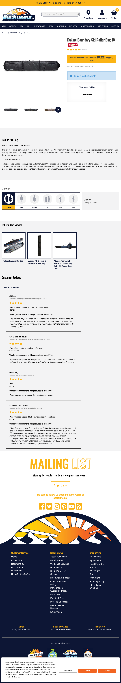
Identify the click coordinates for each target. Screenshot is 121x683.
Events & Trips (57, 598)
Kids (21, 26)
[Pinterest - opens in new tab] (64, 507)
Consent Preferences (60, 643)
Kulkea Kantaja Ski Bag (13, 261)
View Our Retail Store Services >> (60, 3)
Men (4, 26)
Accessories (87, 26)
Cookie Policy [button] (19, 674)
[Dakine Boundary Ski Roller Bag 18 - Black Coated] (11, 110)
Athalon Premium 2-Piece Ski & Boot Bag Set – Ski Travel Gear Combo (63, 265)
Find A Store (88, 18)
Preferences (68, 670)
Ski (28, 26)
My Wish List (95, 560)
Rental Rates (56, 567)
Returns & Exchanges (94, 569)
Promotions (94, 578)
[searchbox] (78, 14)
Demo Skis (55, 594)
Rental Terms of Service (57, 572)
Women (12, 26)
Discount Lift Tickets (60, 578)
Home (4, 33)
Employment (56, 612)
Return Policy (17, 564)
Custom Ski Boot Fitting (58, 583)
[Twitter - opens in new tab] (49, 507)
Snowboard (39, 26)
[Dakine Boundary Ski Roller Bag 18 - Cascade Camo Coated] (31, 110)
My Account (102, 18)
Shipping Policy (96, 581)
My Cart (114, 14)
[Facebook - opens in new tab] (42, 507)
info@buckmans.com (21, 630)
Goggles (61, 26)
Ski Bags (27, 33)
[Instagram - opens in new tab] (57, 507)
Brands (92, 574)
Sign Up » (60, 485)
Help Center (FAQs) (20, 574)
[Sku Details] (92, 66)
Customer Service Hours (60, 630)
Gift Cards (102, 26)
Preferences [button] (16, 677)
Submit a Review (12, 287)
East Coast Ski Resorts (57, 607)
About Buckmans (58, 556)
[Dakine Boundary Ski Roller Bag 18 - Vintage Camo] (51, 110)
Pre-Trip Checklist (58, 602)
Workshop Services (59, 564)
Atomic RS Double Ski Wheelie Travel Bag (38, 262)
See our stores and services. (99, 630)
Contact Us (16, 560)
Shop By (115, 26)
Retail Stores (56, 560)
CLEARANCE (12, 33)
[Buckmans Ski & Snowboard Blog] (70, 655)
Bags (51, 26)
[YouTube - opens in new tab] (72, 507)
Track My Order (96, 564)
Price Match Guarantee (17, 569)
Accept (107, 670)
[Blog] (79, 507)
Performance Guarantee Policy (58, 589)
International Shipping (95, 586)
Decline (87, 670)
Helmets (73, 26)
